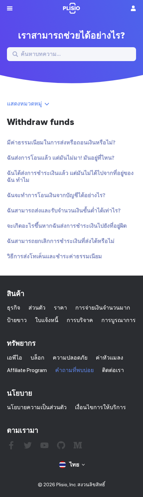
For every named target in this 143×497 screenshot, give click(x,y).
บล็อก (37, 357)
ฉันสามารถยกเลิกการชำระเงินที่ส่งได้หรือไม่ (61, 241)
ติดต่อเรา (113, 370)
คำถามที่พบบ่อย (74, 370)
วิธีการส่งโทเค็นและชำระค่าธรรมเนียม (54, 256)
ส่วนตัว (36, 307)
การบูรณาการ (118, 320)
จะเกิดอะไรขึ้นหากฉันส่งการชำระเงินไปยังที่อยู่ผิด (67, 225)
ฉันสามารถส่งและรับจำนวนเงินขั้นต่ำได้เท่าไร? (64, 210)
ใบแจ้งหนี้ (46, 320)
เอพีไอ (14, 357)
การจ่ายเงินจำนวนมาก (102, 307)
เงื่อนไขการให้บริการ (100, 407)
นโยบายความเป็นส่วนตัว (37, 407)
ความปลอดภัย (70, 357)
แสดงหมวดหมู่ (24, 103)
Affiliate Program (27, 370)
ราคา (60, 307)
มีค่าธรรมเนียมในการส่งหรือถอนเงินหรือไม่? (61, 142)
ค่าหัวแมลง (109, 357)
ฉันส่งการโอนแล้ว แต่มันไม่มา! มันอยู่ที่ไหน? (61, 157)
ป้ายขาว (17, 320)
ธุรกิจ (13, 307)
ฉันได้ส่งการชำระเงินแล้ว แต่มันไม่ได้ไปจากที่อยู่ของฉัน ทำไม (70, 177)
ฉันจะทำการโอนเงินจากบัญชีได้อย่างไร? (56, 195)
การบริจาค (80, 320)
